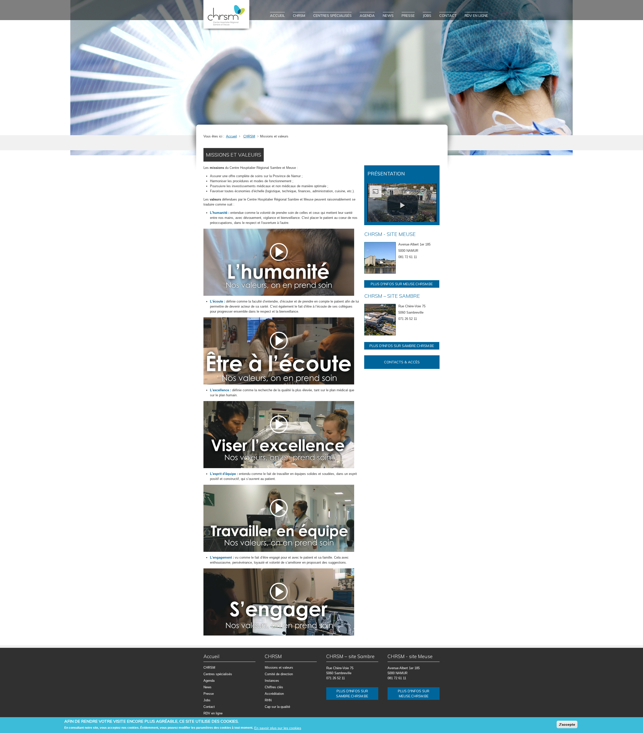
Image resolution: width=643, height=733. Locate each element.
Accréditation (274, 694)
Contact (448, 15)
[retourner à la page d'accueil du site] (226, 15)
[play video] (402, 205)
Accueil (277, 15)
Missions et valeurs (279, 667)
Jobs (427, 15)
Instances (272, 680)
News (388, 15)
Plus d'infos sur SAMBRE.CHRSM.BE (401, 346)
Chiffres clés (274, 687)
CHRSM (299, 15)
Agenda (367, 15)
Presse (408, 15)
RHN (268, 700)
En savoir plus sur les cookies (277, 728)
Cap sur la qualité (277, 707)
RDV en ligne (476, 15)
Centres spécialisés (332, 15)
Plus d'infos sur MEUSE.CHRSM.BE (402, 284)
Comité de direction (279, 674)
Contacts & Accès (402, 362)
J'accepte (567, 724)
